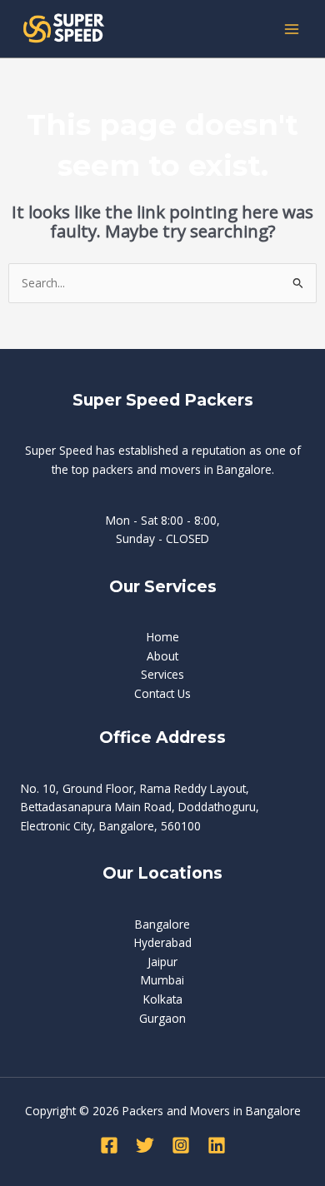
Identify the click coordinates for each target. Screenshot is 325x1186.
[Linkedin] (217, 1145)
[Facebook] (109, 1145)
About (162, 656)
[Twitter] (145, 1145)
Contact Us (162, 693)
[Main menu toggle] (292, 29)
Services (162, 674)
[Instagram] (181, 1145)
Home (163, 637)
